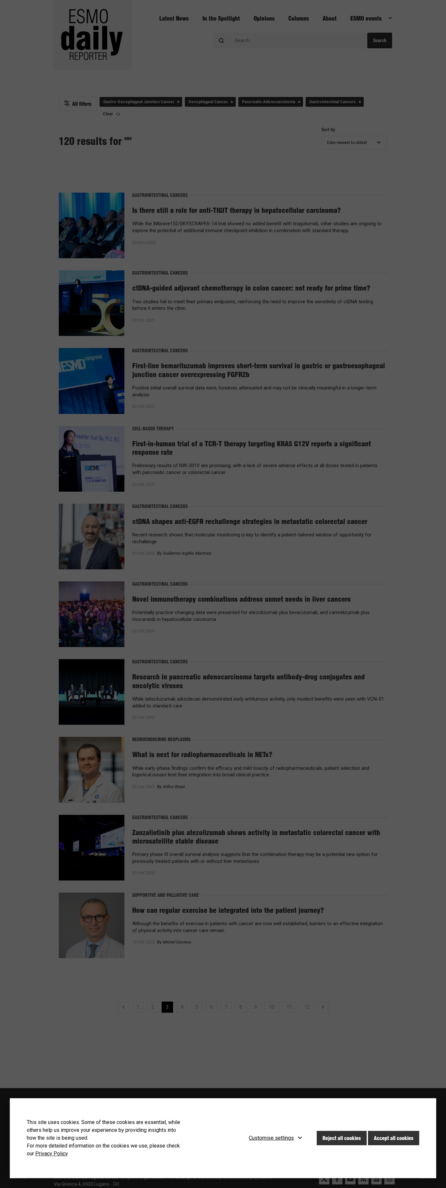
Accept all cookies (393, 1138)
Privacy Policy (51, 1153)
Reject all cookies (342, 1138)
